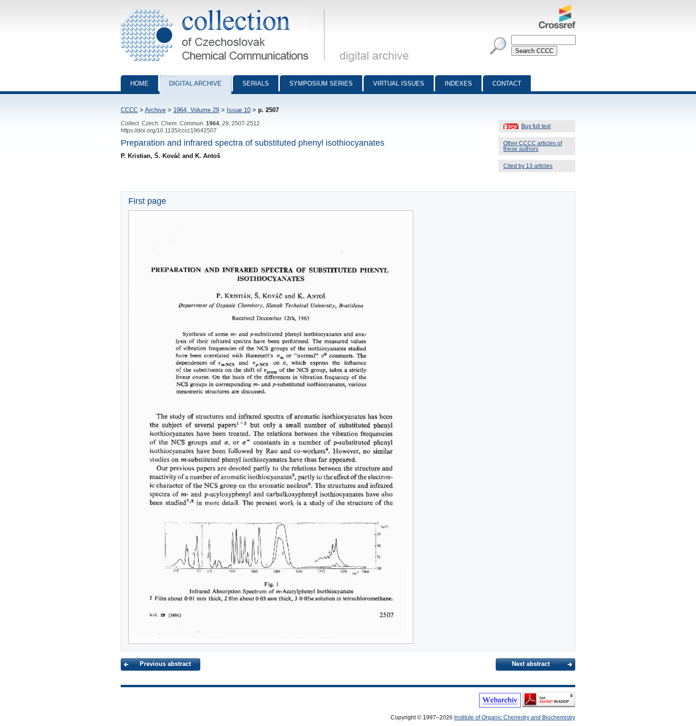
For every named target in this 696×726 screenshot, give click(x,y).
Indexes (458, 83)
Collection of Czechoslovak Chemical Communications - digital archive (225, 8)
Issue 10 (238, 110)
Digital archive (195, 83)
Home (139, 83)
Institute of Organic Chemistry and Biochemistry (514, 717)
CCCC (129, 110)
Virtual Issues (398, 83)
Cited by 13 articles (528, 166)
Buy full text (536, 126)
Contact (506, 83)
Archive (155, 110)
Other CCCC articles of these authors (532, 146)
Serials (255, 83)
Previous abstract (165, 663)
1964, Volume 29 (196, 110)
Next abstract (531, 663)
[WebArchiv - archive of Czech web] (500, 706)
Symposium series (321, 83)
